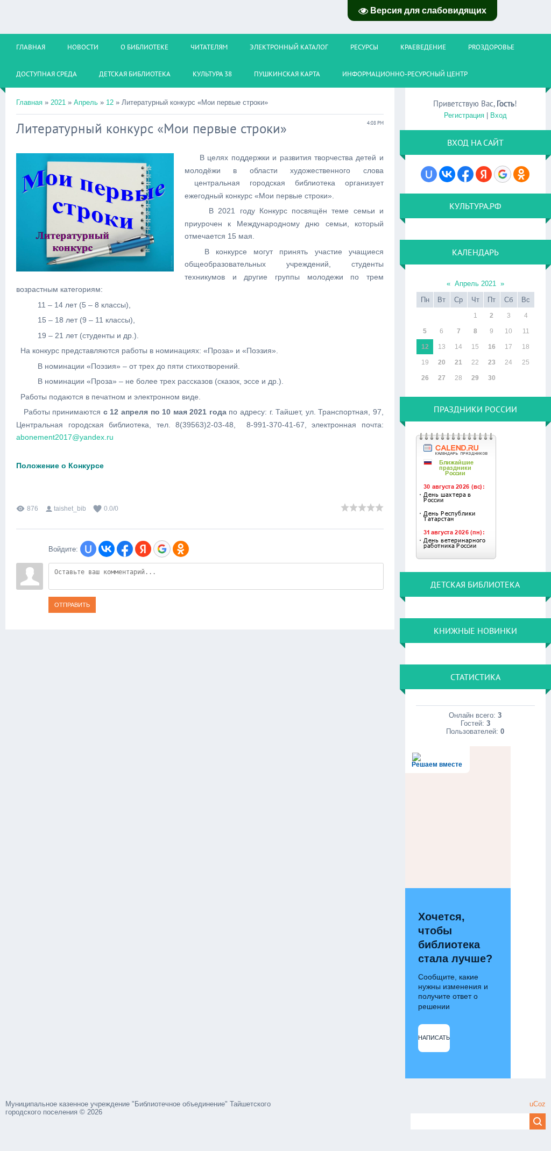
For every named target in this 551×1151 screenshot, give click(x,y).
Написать (434, 1037)
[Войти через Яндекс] (143, 549)
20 (442, 362)
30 (492, 378)
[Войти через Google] (162, 548)
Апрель (86, 102)
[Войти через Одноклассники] (181, 549)
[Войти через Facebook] (125, 549)
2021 (58, 102)
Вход (498, 115)
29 (475, 378)
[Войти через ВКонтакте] (106, 549)
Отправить (72, 605)
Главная (29, 102)
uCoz (537, 1104)
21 (458, 362)
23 (492, 362)
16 (492, 347)
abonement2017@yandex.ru (65, 437)
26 (425, 378)
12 (110, 102)
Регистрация (464, 115)
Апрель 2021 (475, 284)
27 (442, 378)
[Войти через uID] (88, 549)
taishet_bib (70, 508)
